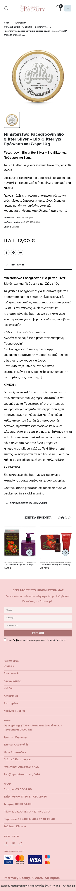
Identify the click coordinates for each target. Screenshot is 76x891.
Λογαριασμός (12, 681)
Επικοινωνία (12, 673)
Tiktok (20, 843)
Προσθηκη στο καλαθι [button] (29, 552)
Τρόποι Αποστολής (16, 744)
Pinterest (13, 252)
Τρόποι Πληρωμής (15, 737)
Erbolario (8, 562)
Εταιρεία (9, 666)
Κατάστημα (11, 696)
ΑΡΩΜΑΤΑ (52, 562)
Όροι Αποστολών (15, 752)
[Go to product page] (20, 542)
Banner (15, 227)
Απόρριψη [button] (69, 886)
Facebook (7, 252)
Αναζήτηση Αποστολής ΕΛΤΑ (22, 774)
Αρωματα (59, 562)
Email (20, 252)
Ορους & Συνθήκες (56, 640)
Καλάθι (8, 688)
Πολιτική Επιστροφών (17, 759)
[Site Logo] (32, 8)
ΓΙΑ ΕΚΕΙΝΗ (28, 562)
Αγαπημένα (11, 703)
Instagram (13, 843)
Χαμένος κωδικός (14, 711)
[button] (6, 8)
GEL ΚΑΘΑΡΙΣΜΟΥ (18, 562)
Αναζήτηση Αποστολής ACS (21, 767)
